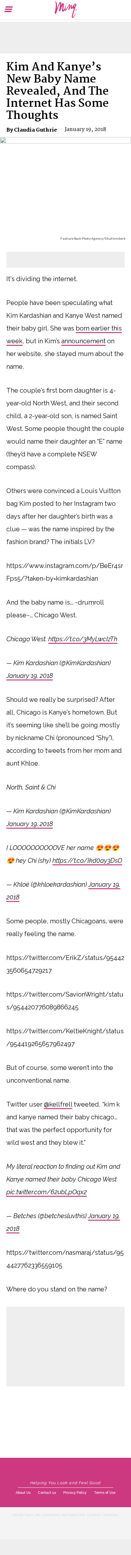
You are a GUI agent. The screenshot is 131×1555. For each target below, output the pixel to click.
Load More (65, 1401)
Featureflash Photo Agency (81, 238)
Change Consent (103, 1515)
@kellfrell (58, 1104)
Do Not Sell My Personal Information (49, 1515)
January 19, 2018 (29, 675)
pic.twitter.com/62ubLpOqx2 (46, 1192)
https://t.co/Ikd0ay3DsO (87, 860)
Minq (65, 10)
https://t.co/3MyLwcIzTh (82, 639)
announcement (83, 341)
